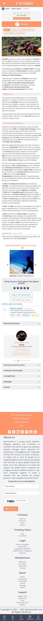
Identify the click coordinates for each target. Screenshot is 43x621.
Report (36, 315)
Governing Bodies (26, 30)
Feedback (22, 605)
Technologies (22, 581)
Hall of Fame (22, 536)
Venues (22, 577)
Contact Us (22, 521)
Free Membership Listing (21, 415)
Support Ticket (22, 596)
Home (7, 9)
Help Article (22, 598)
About (6, 30)
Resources (22, 562)
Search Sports (16, 9)
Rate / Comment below (21, 18)
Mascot (22, 525)
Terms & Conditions (22, 544)
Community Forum (22, 603)
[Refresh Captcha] (14, 501)
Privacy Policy (22, 547)
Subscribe (12, 509)
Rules (14, 30)
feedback (23, 238)
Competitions (22, 579)
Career (22, 523)
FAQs (22, 600)
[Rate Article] (28, 288)
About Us (22, 519)
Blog (21, 426)
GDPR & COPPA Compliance (22, 551)
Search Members (21, 422)
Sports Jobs (22, 566)
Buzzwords (9, 33)
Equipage (22, 585)
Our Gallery (22, 564)
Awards (22, 583)
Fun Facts (20, 33)
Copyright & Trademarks (22, 549)
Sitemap (22, 568)
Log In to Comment (21, 295)
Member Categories (21, 418)
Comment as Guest (21, 300)
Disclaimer (22, 553)
